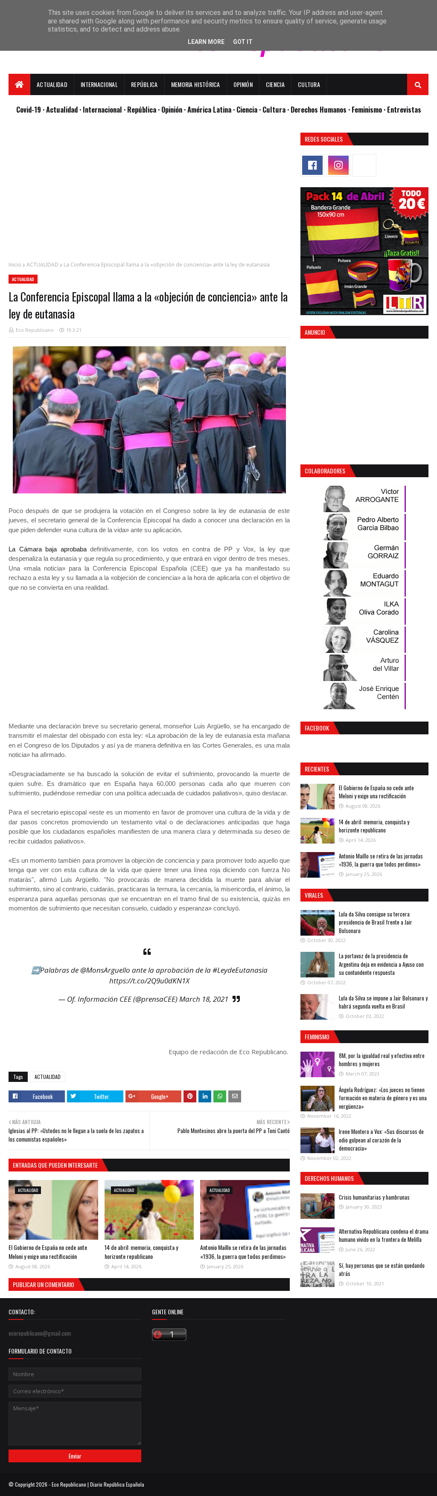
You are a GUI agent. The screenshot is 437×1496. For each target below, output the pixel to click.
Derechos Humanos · (321, 109)
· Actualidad (61, 109)
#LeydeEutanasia (240, 970)
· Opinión (171, 109)
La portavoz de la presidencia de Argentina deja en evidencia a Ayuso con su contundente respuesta (381, 964)
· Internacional (101, 109)
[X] (364, 165)
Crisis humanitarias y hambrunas (374, 1197)
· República (141, 109)
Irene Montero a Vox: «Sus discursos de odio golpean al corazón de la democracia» (381, 1139)
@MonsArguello (105, 970)
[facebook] (312, 165)
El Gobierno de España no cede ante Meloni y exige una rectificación (48, 1252)
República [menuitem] (144, 84)
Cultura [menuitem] (309, 84)
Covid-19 (29, 109)
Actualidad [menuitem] (52, 84)
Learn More (206, 41)
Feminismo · (369, 109)
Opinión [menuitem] (243, 84)
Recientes (317, 768)
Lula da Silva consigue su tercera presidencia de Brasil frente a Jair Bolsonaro (375, 922)
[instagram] (338, 165)
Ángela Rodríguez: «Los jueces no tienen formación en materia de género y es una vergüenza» (383, 1097)
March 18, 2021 (203, 999)
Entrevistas (404, 109)
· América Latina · (210, 109)
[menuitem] (19, 84)
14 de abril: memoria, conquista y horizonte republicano (141, 1252)
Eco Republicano (35, 330)
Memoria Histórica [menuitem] (195, 84)
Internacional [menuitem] (99, 84)
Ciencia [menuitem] (275, 84)
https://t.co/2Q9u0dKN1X (149, 981)
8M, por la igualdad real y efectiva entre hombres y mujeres (382, 1059)
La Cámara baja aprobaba (48, 549)
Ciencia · (249, 109)
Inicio (15, 264)
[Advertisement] (149, 192)
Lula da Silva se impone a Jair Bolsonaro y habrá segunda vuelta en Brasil (383, 1002)
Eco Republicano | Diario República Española (98, 1484)
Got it (243, 41)
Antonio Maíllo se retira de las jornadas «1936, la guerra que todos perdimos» (243, 1252)
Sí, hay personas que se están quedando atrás (382, 1269)
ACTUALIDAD (42, 264)
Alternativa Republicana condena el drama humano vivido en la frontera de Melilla (383, 1235)
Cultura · (276, 109)
